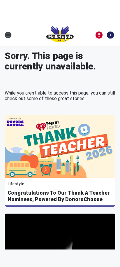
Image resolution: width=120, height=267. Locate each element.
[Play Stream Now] (110, 35)
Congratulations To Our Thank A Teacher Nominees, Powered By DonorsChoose (59, 196)
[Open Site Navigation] (8, 35)
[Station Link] (60, 35)
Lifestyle (16, 184)
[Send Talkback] (99, 35)
